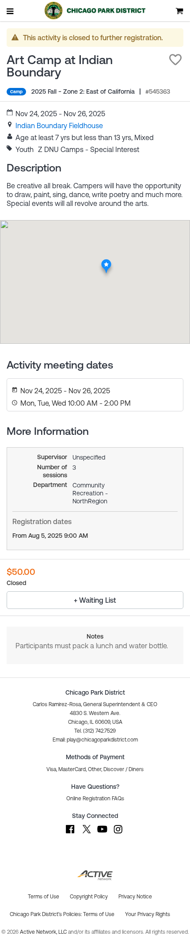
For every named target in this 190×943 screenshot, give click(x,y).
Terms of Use (98, 914)
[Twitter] (86, 833)
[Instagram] (118, 833)
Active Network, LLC (44, 932)
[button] (175, 59)
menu (10, 11)
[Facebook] (70, 833)
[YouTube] (102, 833)
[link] (59, 125)
